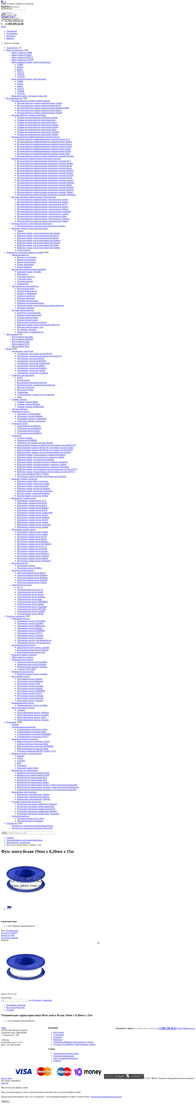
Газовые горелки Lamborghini (30, 406)
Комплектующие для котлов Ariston (33, 484)
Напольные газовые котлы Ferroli (32, 510)
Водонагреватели (14, 98)
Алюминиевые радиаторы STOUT (33, 736)
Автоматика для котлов (22, 351)
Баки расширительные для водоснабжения (31, 62)
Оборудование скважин (22, 657)
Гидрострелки (23, 380)
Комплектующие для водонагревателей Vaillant (38, 247)
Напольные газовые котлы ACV (31, 500)
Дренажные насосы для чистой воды (34, 643)
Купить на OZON (9, 933)
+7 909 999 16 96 (14, 23)
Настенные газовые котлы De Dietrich (34, 544)
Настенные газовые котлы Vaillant (32, 558)
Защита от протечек (26, 296)
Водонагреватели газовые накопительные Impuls (39, 110)
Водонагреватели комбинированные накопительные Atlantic (44, 142)
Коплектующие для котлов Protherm (33, 493)
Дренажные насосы (20, 618)
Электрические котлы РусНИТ (31, 611)
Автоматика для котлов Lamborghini (33, 363)
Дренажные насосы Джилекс (30, 638)
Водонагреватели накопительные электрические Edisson (43, 209)
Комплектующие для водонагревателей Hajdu (38, 245)
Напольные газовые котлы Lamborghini (35, 512)
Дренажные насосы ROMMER (31, 630)
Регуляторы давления (27, 329)
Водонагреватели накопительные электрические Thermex (43, 219)
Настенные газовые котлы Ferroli (32, 549)
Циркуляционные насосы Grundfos (33, 715)
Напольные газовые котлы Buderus (33, 508)
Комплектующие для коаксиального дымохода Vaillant (41, 464)
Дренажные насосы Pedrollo (29, 628)
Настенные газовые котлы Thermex (33, 556)
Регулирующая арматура (23, 310)
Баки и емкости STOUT (22, 57)
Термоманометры (25, 281)
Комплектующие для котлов (24, 479)
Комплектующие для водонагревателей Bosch (38, 238)
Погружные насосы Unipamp (30, 696)
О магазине (58, 1035)
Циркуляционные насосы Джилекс (33, 720)
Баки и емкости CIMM (22, 52)
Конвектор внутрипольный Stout (32, 777)
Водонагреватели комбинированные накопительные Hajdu (44, 149)
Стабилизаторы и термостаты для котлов (35, 394)
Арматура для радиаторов (29, 313)
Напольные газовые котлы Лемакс (32, 527)
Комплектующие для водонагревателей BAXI (38, 235)
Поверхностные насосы (22, 659)
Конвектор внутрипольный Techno (33, 782)
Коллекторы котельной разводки (32, 382)
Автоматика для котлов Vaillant (31, 370)
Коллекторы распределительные (32, 322)
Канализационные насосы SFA (31, 652)
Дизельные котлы (20, 423)
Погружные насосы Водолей (30, 698)
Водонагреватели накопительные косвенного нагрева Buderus (45, 170)
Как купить (58, 1032)
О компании (12, 33)
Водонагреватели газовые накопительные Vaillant (39, 113)
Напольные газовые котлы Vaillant (32, 522)
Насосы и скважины (15, 616)
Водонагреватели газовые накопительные (31, 101)
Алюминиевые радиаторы (24, 727)
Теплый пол (11, 823)
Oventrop (21, 761)
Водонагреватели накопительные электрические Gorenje (43, 214)
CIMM (20, 64)
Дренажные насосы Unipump (30, 635)
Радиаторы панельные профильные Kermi (36, 809)
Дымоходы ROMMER (27, 440)
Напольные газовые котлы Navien (32, 515)
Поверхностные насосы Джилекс (32, 667)
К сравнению (12, 930)
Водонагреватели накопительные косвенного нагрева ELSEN (45, 175)
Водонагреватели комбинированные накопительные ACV (43, 139)
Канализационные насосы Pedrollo (33, 650)
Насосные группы (25, 390)
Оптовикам (11, 31)
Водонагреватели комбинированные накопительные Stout (43, 154)
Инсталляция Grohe (21, 341)
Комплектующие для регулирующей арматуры (38, 325)
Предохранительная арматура (25, 286)
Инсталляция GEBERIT (22, 339)
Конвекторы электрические (24, 792)
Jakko (3, 26)
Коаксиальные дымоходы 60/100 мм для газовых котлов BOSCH (46, 445)
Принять (5, 1102)
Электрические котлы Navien (30, 594)
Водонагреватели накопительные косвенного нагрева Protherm (45, 182)
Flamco (20, 67)
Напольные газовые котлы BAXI (32, 503)
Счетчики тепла (24, 279)
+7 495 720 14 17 (167, 1028)
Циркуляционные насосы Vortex (31, 717)
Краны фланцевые (25, 264)
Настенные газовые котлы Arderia (32, 532)
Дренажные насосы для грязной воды (34, 640)
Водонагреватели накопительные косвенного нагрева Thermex (45, 156)
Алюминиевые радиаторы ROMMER (34, 734)
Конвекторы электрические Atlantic (33, 794)
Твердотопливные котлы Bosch (31, 573)
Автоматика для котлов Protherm (32, 368)
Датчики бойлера (19, 409)
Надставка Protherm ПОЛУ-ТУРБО (33, 474)
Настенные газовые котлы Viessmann (34, 561)
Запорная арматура (20, 255)
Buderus (20, 756)
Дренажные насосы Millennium (31, 626)
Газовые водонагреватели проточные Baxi (36, 120)
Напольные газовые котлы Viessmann (34, 524)
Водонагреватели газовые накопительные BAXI (39, 105)
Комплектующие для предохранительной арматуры (40, 305)
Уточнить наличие (9, 938)
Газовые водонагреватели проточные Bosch (37, 122)
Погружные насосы (21, 676)
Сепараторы (22, 392)
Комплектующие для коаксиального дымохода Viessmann (43, 467)
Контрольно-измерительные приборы (29, 269)
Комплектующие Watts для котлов (32, 481)
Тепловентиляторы (20, 816)
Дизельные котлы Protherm (29, 433)
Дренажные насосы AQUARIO (31, 621)
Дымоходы (17, 435)
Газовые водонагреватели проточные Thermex (38, 132)
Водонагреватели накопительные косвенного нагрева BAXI (44, 166)
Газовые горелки (19, 399)
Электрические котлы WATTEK (31, 609)
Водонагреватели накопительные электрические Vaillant (42, 221)
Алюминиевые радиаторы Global (32, 729)
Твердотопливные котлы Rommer (32, 580)
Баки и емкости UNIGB (22, 60)
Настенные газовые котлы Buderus (33, 541)
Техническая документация (65, 1053)
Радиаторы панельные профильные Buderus (37, 804)
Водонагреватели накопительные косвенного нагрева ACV (44, 161)
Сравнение (47, 1000)
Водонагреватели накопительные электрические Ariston (42, 199)
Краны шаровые (24, 267)
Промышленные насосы (23, 703)
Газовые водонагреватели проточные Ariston (37, 117)
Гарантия (57, 1037)
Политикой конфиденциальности (106, 1097)
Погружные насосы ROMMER (31, 691)
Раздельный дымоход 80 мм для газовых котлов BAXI (41, 476)
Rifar (19, 763)
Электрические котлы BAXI (30, 590)
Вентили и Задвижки (26, 257)
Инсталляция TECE (21, 344)
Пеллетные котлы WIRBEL (29, 568)
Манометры (22, 274)
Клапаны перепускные (27, 320)
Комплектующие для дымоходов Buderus (35, 459)
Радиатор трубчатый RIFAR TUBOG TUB (36, 751)
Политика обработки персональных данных (73, 1042)
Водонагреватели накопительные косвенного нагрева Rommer (45, 187)
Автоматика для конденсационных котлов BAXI (39, 356)
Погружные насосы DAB (28, 683)
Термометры (22, 284)
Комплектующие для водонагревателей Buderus (39, 240)
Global (20, 758)
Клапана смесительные (27, 317)
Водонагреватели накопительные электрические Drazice (42, 207)
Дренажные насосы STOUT (29, 633)
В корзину (37, 1000)
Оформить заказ (8, 16)
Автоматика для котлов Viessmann (32, 373)
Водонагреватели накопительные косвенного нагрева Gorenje (45, 180)
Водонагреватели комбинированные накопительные (36, 137)
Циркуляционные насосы (23, 708)
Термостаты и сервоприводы (30, 332)
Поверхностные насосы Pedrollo (31, 664)
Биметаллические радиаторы (25, 739)
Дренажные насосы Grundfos (30, 623)
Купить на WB (7, 935)
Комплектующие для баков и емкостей (29, 96)
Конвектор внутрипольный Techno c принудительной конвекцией (47, 785)
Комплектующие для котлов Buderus (33, 488)
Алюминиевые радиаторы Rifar (31, 732)
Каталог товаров (11, 43)
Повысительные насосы (23, 671)
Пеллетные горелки (26, 565)
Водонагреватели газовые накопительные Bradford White (43, 108)
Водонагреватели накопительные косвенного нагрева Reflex (44, 185)
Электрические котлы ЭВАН (30, 614)
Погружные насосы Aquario (29, 679)
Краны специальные (26, 260)
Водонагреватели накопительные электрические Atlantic (43, 202)
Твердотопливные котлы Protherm (32, 577)
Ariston (20, 231)
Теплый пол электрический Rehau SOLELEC (32, 828)
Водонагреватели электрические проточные (32, 223)
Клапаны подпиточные (27, 300)
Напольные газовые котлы (24, 498)
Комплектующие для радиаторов (27, 753)
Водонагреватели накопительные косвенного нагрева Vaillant (45, 192)
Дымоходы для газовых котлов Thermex (35, 443)
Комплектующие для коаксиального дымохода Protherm (42, 462)
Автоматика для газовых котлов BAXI (34, 353)
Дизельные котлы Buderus (29, 426)
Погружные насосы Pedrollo (30, 688)
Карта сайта (6, 1078)
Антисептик (12, 48)
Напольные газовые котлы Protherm (33, 517)
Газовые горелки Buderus (28, 404)
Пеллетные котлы (20, 563)
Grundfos (21, 710)
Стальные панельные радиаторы (26, 802)
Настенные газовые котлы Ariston (32, 534)
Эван (19, 397)
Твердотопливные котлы (23, 570)
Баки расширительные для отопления (29, 79)
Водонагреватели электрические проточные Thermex (41, 226)
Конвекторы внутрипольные (25, 770)
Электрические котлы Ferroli (30, 592)
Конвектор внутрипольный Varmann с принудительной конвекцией (48, 787)
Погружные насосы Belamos (30, 681)
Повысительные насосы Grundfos (32, 674)
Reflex (20, 69)
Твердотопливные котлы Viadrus (32, 582)
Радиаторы (11, 722)
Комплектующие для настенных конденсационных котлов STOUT (47, 469)
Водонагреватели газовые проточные (29, 115)
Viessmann (21, 765)
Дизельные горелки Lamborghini (31, 419)
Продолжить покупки (10, 19)
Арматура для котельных (23, 375)
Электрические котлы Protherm (31, 597)
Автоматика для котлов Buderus (31, 361)
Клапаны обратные (26, 298)
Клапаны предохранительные (30, 303)
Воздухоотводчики (25, 288)
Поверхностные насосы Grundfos (32, 662)
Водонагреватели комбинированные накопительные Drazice (44, 144)
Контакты (10, 36)
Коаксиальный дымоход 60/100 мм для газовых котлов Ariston (45, 447)
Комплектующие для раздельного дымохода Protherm (41, 455)
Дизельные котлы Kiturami (29, 428)
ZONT (20, 378)
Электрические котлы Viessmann (32, 606)
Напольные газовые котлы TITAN (32, 520)
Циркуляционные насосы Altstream (33, 712)
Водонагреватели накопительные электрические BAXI (42, 204)
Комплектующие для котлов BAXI (33, 486)
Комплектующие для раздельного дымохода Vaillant (40, 457)
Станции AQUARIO (26, 669)
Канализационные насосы (24, 645)
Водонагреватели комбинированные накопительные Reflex (44, 151)
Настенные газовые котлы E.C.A (32, 546)
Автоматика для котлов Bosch (30, 358)
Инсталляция (12, 334)
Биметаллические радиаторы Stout (32, 749)
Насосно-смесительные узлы (30, 327)
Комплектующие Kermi (27, 768)
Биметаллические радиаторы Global (33, 741)
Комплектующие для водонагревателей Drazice (38, 243)
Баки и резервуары (14, 50)
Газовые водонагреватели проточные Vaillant (37, 134)
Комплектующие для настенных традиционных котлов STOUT (46, 472)
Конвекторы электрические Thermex (33, 799)
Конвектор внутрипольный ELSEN (33, 773)
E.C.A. (20, 587)
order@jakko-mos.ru (186, 1028)
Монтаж (10, 38)
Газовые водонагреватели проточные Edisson (37, 125)
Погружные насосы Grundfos (30, 686)
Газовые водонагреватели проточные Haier (36, 129)
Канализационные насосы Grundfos (33, 647)
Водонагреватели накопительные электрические (34, 197)
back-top (4, 1083)
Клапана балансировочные (29, 315)
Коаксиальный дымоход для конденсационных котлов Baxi (44, 452)
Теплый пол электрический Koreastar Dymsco (32, 826)
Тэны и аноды (23, 250)
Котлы (9, 349)
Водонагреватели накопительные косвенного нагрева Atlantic (45, 163)
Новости (57, 1061)
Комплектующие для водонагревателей (30, 228)
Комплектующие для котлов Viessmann (34, 491)
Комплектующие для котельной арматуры (36, 385)
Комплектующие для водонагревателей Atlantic (38, 233)
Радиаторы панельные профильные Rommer (37, 811)
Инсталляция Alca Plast (22, 337)
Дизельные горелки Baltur (29, 414)
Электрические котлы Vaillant (30, 604)
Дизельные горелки (21, 411)
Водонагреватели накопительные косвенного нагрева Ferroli (44, 178)
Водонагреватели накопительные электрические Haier (42, 216)
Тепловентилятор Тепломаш (30, 821)
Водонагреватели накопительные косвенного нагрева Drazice (45, 173)
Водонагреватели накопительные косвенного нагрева (36, 158)
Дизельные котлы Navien (28, 431)
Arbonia (15, 724)
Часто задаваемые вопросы (65, 1058)
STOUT (20, 72)
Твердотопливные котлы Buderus (32, 575)
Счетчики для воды (26, 276)
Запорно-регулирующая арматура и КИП (25, 252)
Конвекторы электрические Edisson (33, 797)
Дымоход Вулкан (25, 438)
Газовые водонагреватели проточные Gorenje (37, 127)
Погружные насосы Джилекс (30, 700)
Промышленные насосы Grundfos (32, 705)
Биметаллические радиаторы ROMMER (35, 746)
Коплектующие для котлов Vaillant (32, 496)
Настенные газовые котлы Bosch (32, 539)
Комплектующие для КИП (29, 272)
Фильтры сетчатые (25, 308)
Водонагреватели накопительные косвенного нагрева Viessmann (46, 195)
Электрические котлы (22, 585)
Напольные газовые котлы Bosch (32, 505)
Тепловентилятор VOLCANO (30, 818)
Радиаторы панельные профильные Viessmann (38, 814)
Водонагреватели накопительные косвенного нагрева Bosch (44, 168)
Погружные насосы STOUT (30, 693)
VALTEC (21, 76)
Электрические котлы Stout (29, 599)
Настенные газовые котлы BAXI (32, 537)
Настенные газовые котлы (24, 529)
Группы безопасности (27, 291)
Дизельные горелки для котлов (31, 421)
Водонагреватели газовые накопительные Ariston (39, 103)
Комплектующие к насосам (24, 655)
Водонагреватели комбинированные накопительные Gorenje (44, 146)
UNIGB (20, 74)
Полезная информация (63, 1056)
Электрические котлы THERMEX (32, 602)
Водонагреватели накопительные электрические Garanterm (44, 211)
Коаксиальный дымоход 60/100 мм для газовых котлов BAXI (45, 450)
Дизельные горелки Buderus (30, 416)
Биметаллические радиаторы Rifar (32, 744)
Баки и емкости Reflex (22, 55)
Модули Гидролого (25, 387)
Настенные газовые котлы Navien (32, 551)
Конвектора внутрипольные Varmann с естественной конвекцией (46, 789)
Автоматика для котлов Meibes (31, 366)
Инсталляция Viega (20, 346)
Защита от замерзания (27, 293)
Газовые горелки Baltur (27, 402)
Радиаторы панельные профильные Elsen (36, 806)
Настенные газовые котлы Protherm (33, 553)
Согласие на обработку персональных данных (74, 1044)
